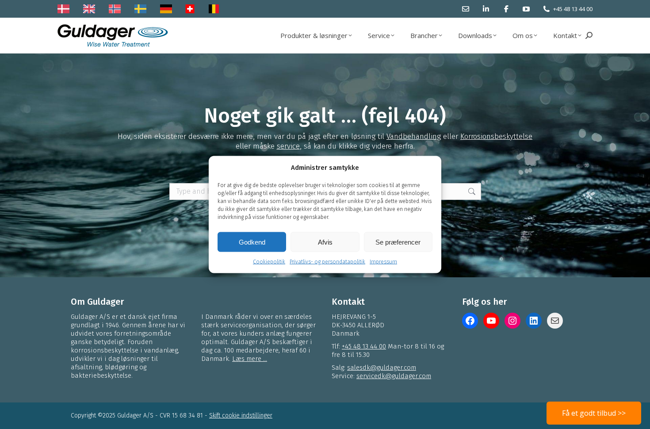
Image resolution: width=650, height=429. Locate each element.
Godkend (252, 241)
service (288, 146)
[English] (91, 8)
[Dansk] (65, 8)
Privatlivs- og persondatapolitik (327, 262)
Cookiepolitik (269, 262)
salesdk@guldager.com (381, 368)
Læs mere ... (249, 359)
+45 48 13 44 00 (573, 9)
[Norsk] (117, 8)
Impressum (383, 262)
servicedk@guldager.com (393, 376)
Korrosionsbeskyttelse (496, 136)
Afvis (325, 241)
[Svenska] (142, 8)
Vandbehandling (413, 136)
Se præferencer (398, 241)
